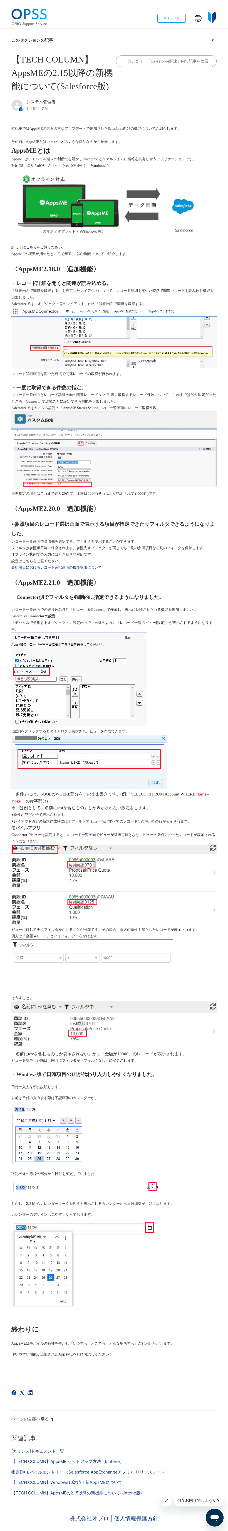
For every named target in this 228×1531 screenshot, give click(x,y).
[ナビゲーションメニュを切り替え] (190, 19)
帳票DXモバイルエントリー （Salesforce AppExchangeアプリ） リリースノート (88, 1472)
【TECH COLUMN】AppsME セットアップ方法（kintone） (67, 1461)
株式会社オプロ (90, 1518)
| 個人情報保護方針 (134, 1518)
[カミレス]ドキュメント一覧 (37, 1451)
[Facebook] (14, 1393)
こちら (31, 247)
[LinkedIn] (31, 1393)
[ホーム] (29, 18)
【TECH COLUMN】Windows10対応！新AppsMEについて (66, 1482)
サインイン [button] (171, 18)
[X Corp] (22, 1393)
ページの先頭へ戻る (30, 1419)
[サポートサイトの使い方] (212, 18)
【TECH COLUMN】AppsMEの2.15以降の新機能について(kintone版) (76, 1493)
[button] (198, 18)
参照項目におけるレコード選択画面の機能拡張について (56, 567)
